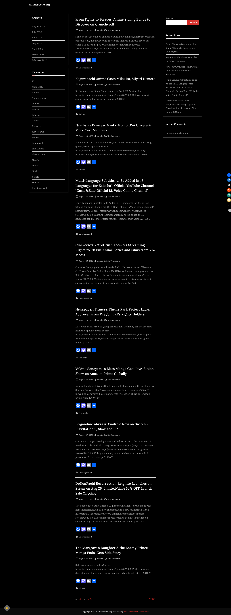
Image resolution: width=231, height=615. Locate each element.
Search (169, 17)
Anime (82, 114)
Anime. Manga (39, 97)
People (35, 182)
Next (151, 598)
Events (35, 109)
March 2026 (38, 54)
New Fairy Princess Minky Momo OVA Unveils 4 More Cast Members (182, 70)
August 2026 (38, 26)
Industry (82, 357)
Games (35, 120)
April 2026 (37, 49)
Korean (35, 137)
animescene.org (39, 4)
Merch (35, 165)
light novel (37, 143)
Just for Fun (38, 131)
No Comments (113, 30)
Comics (35, 103)
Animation (37, 86)
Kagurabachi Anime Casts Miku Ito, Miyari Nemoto (115, 79)
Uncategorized (85, 67)
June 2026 (37, 37)
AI (33, 81)
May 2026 (37, 43)
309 (90, 598)
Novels (35, 176)
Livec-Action (38, 154)
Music (35, 171)
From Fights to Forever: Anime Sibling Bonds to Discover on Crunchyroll (181, 48)
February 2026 (39, 60)
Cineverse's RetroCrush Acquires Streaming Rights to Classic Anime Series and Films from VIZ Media (115, 250)
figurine (36, 114)
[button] (229, 175)
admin (100, 30)
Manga (82, 588)
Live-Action (84, 413)
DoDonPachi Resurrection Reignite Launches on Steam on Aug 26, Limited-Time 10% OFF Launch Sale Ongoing (113, 488)
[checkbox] (7, 608)
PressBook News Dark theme (136, 611)
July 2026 (37, 32)
